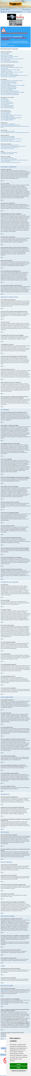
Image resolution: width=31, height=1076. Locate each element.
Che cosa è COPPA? (4, 54)
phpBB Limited (4, 990)
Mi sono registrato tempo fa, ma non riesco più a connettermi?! (12, 58)
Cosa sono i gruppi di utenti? (6, 114)
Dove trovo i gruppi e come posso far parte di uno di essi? (11, 115)
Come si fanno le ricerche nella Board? (8, 136)
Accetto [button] (19, 1064)
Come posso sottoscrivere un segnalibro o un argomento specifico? (13, 146)
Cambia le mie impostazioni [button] (19, 1070)
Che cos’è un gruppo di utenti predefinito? (8, 118)
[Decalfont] (20, 17)
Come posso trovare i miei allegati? (7, 153)
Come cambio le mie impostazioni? (7, 66)
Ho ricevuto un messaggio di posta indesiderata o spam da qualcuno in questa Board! (15, 127)
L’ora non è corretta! (4, 68)
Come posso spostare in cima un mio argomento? (10, 94)
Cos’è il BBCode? (4, 98)
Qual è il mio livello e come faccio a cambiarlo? (9, 74)
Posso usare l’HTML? (5, 99)
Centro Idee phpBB (5, 1002)
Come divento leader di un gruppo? (7, 116)
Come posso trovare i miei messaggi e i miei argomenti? (11, 141)
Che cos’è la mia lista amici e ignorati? (8, 131)
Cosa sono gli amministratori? (6, 111)
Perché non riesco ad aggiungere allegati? (8, 88)
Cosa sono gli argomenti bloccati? (7, 106)
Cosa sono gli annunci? (5, 104)
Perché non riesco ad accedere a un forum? (9, 87)
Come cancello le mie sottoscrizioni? (7, 148)
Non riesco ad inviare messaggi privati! (8, 123)
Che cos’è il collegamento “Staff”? (7, 119)
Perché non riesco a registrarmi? (7, 55)
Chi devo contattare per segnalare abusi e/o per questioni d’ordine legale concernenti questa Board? (14, 161)
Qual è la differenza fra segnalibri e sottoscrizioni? (10, 145)
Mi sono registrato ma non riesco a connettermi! (9, 56)
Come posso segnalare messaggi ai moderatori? (9, 91)
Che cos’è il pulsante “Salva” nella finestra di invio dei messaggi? (12, 92)
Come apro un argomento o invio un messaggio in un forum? (12, 80)
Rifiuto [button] (18, 1067)
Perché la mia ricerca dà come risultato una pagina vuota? (11, 138)
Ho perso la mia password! (6, 59)
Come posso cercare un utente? (7, 139)
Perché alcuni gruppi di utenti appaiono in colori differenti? (11, 117)
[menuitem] (3, 9)
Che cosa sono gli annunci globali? (7, 103)
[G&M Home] (15, 3)
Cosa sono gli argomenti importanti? (7, 105)
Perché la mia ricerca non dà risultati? (7, 137)
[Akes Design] (15, 23)
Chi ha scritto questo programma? (7, 157)
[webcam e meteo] (11, 17)
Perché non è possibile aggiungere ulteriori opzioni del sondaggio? (13, 85)
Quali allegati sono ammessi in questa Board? (9, 152)
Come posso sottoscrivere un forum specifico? (9, 147)
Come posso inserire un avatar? (6, 73)
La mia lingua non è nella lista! (6, 70)
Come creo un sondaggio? (5, 84)
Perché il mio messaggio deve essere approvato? (10, 93)
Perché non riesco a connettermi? (7, 57)
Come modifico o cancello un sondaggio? (8, 86)
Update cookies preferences (5, 1075)
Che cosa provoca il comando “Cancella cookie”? (10, 62)
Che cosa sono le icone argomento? (7, 107)
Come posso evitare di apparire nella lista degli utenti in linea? (12, 67)
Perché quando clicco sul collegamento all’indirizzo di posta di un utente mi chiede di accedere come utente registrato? (14, 76)
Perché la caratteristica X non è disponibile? (9, 158)
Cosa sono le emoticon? (5, 100)
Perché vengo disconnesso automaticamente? (9, 61)
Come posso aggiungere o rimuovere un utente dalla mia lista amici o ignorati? (15, 132)
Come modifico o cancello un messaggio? (8, 81)
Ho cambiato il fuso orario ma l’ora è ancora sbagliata (10, 69)
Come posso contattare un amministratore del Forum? (10, 162)
